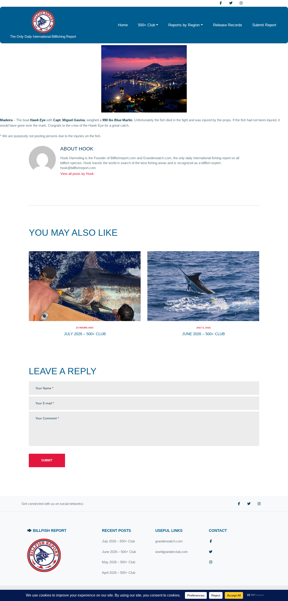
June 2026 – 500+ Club (203, 334)
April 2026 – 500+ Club (118, 573)
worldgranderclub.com (171, 552)
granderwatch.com (169, 541)
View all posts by (77, 174)
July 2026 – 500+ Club (85, 334)
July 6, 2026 (203, 327)
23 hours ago (84, 327)
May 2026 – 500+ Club (118, 562)
